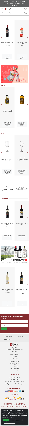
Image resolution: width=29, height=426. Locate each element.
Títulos (21, 336)
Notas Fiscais (9, 339)
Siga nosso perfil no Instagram (15, 384)
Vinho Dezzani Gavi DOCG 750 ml (7, 290)
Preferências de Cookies (9, 423)
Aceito (6, 420)
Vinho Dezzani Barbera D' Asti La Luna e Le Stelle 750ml (21, 291)
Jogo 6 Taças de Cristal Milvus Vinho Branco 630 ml (22, 158)
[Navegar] (2, 37)
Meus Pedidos (9, 336)
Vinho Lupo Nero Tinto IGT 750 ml (7, 224)
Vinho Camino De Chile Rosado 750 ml (22, 43)
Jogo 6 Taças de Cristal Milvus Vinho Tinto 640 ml (7, 158)
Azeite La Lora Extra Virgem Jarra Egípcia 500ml (7, 110)
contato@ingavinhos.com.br (15, 381)
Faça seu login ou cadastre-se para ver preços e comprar (7, 56)
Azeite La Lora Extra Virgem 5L (22, 110)
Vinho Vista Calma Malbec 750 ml (22, 224)
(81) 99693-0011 (15, 379)
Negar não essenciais (16, 420)
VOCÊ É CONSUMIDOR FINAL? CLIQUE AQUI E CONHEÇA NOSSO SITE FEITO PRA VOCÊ (14, 3)
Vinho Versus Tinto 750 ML (7, 42)
